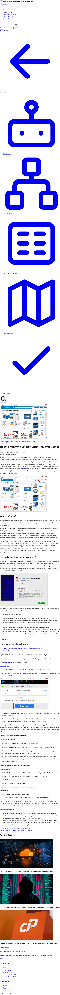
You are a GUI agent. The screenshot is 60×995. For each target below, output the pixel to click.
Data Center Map (8, 16)
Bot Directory (7, 10)
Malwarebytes (7, 662)
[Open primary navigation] (1, 1)
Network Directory (8, 12)
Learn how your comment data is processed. (38, 955)
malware (22, 468)
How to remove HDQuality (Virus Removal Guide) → (16, 830)
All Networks (7, 970)
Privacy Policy (7, 990)
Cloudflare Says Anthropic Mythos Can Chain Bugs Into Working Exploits (27, 871)
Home (2, 442)
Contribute (6, 19)
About (5, 985)
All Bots (5, 968)
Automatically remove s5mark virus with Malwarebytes (23, 648)
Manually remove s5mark (14, 651)
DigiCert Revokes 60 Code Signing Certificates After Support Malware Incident (30, 907)
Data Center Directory (10, 14)
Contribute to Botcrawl (10, 977)
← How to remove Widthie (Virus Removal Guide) (15, 828)
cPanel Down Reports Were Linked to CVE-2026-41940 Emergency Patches (28, 943)
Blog (5, 442)
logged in (11, 951)
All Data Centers (8, 972)
